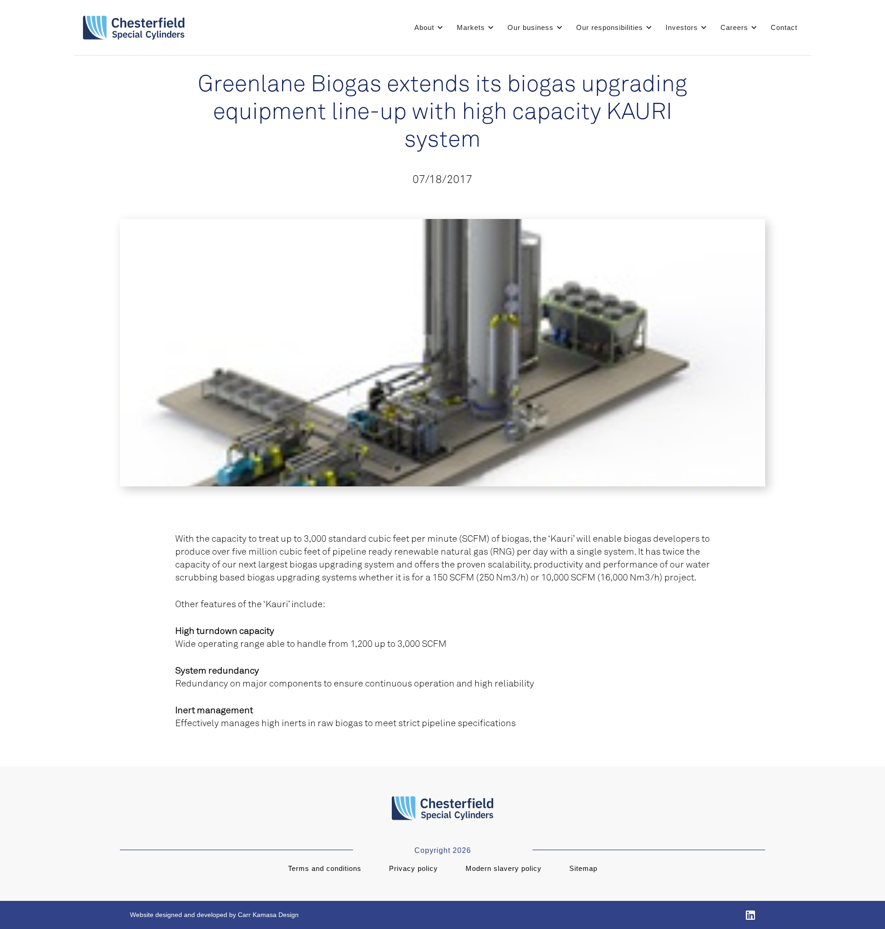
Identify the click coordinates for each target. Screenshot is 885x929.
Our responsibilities (609, 27)
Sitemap (583, 868)
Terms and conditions (324, 868)
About (424, 27)
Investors (682, 27)
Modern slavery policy (504, 868)
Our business (530, 27)
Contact (784, 27)
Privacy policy (413, 868)
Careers (734, 27)
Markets (471, 27)
